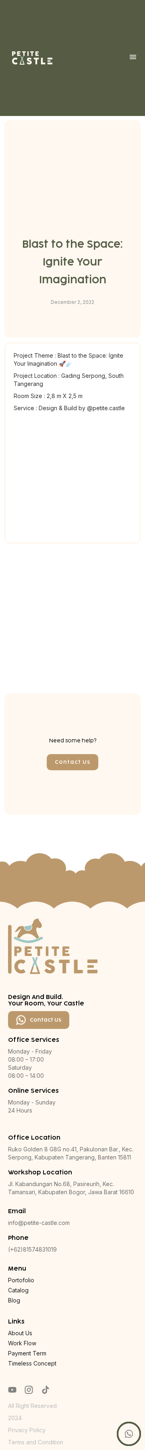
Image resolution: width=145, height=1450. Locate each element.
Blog (14, 1300)
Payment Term (27, 1353)
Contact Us (72, 762)
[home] (32, 58)
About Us (20, 1333)
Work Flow (22, 1343)
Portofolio (21, 1280)
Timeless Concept (32, 1363)
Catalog (18, 1290)
